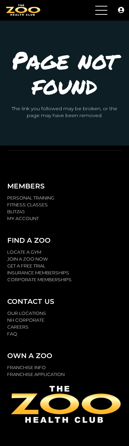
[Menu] (101, 10)
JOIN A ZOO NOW (27, 259)
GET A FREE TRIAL (26, 265)
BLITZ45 (15, 211)
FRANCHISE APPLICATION (36, 374)
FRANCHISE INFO (26, 367)
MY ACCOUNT (23, 218)
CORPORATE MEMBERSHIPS (39, 279)
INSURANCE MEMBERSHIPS (38, 272)
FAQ (12, 333)
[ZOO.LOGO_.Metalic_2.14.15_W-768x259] (23, 10)
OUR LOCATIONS (26, 313)
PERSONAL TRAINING (30, 198)
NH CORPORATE (25, 320)
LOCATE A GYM (24, 252)
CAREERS (18, 327)
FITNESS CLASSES (27, 204)
